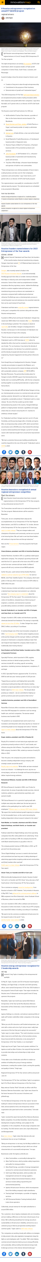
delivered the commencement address (25, 893)
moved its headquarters (25, 887)
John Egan (9, 18)
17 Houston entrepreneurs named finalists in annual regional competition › (20, 200)
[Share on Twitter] (10, 452)
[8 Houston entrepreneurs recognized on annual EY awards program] (20, 34)
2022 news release (18, 690)
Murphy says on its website (9, 766)
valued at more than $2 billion (10, 623)
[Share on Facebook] (4, 452)
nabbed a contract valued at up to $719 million (15, 575)
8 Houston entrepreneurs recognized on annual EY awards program (18, 9)
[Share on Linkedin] (17, 452)
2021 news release (27, 1228)
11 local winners (14, 544)
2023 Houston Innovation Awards (11, 273)
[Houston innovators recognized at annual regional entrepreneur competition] (20, 470)
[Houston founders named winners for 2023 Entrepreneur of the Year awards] (20, 228)
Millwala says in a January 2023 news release (23, 809)
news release (8, 1136)
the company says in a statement (18, 594)
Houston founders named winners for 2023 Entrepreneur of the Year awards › (19, 205)
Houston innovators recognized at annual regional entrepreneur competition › (18, 209)
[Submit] (39, 2)
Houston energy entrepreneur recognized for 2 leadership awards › (19, 197)
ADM (25, 371)
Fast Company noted (11, 634)
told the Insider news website (10, 920)
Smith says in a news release (10, 865)
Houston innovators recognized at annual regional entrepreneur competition (18, 490)
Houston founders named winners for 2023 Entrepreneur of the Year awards (19, 249)
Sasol (30, 321)
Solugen (3, 270)
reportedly (4, 327)
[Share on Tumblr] (23, 452)
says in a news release (8, 530)
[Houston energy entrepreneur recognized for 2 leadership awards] (20, 945)
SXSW (27, 340)
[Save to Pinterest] (30, 452)
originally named (23, 307)
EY (19, 263)
